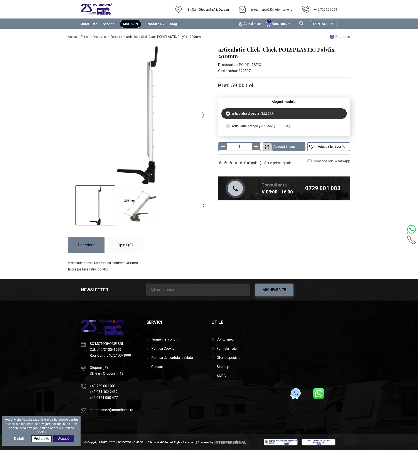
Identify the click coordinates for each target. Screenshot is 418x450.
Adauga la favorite (331, 146)
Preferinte (41, 439)
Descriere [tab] (86, 245)
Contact (320, 24)
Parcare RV (156, 24)
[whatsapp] (318, 393)
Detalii (19, 439)
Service (108, 24)
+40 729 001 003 (325, 9)
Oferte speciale (228, 358)
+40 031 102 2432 (104, 392)
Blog (173, 24)
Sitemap (223, 367)
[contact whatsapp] (411, 229)
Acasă (72, 37)
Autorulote (89, 24)
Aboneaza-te (274, 290)
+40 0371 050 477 (104, 398)
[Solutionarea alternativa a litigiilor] (280, 442)
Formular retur (227, 348)
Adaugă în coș (284, 146)
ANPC (221, 376)
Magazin (130, 24)
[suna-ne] (411, 239)
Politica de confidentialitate (172, 358)
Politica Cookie (162, 348)
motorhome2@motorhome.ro (271, 9)
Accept (63, 439)
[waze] (295, 393)
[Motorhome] (96, 9)
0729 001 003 (322, 188)
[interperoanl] (230, 442)
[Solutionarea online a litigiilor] (318, 442)
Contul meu (225, 339)
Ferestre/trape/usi (93, 37)
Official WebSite (157, 442)
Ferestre (116, 37)
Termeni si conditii (165, 339)
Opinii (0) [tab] (125, 245)
